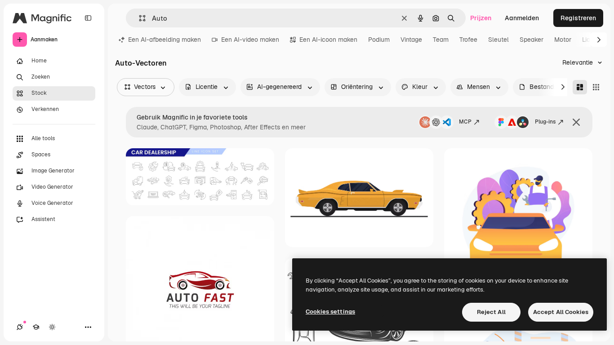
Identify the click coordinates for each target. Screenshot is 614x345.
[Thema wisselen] (52, 327)
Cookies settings (330, 311)
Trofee (468, 39)
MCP (465, 121)
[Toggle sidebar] (88, 18)
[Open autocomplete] (138, 18)
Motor (562, 39)
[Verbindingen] (20, 327)
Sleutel (498, 39)
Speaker (531, 39)
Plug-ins (545, 121)
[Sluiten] (576, 122)
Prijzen (480, 18)
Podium (379, 39)
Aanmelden (522, 18)
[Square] (596, 87)
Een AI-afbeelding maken (164, 39)
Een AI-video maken (250, 39)
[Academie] (36, 327)
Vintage (411, 39)
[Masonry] (580, 87)
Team (441, 39)
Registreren (578, 18)
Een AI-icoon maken (328, 39)
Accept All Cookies (560, 312)
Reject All (491, 312)
